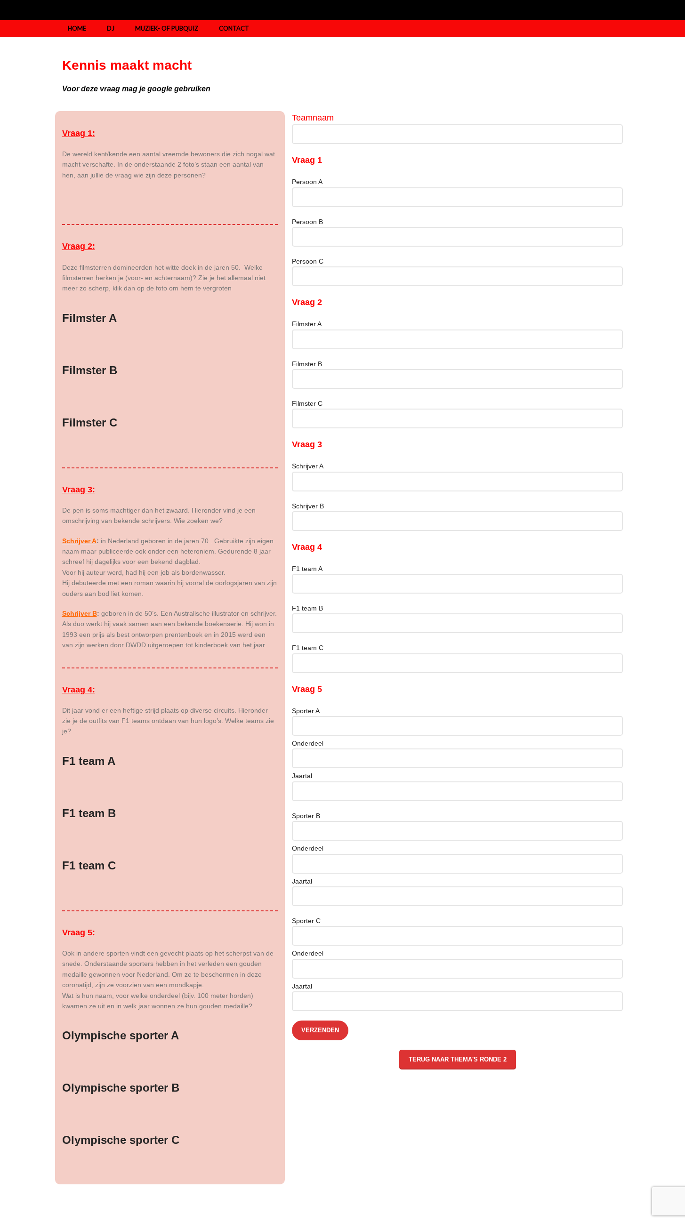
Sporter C (306, 921)
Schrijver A (307, 466)
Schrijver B (308, 506)
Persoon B (307, 221)
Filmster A (307, 324)
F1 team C (307, 647)
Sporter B (306, 816)
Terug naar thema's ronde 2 (458, 1059)
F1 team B (307, 608)
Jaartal (302, 776)
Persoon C (307, 261)
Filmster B (307, 364)
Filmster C (307, 403)
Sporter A (306, 711)
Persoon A (307, 181)
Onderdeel (307, 743)
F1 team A (307, 568)
